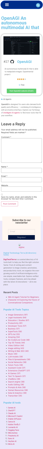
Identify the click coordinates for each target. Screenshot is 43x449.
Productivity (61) (15, 323)
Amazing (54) (14, 337)
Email (4, 176)
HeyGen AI (12, 441)
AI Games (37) (14, 373)
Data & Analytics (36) (17, 393)
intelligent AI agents (11, 113)
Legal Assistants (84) (17, 317)
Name (4, 167)
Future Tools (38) (15, 365)
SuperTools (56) (15, 331)
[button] (7, 5)
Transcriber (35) (15, 396)
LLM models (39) (15, 356)
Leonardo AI (13, 427)
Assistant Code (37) (16, 368)
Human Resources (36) (18, 390)
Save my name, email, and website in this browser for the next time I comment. (19, 198)
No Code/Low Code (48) (19, 340)
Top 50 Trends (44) (16, 342)
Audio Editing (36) (16, 384)
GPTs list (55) (14, 334)
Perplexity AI (13, 436)
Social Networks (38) (17, 362)
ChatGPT (11, 410)
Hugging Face (13, 430)
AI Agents (7, 99)
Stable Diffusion (14, 419)
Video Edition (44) (16, 345)
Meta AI (11, 444)
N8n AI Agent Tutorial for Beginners (23, 297)
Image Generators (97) (18, 315)
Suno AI (11, 438)
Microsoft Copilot (15, 416)
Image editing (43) (16, 348)
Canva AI (11, 422)
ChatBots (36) (14, 379)
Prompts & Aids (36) (17, 387)
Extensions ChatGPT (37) (19, 370)
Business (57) (14, 328)
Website (4, 185)
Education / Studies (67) (18, 320)
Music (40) (12, 354)
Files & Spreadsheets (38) (19, 359)
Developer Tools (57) (17, 326)
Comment (6, 137)
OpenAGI (24, 61)
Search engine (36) (16, 382)
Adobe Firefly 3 (14, 424)
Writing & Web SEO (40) (18, 351)
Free (22, 85)
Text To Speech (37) (17, 376)
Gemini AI (11, 408)
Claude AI (12, 413)
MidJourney (12, 433)
